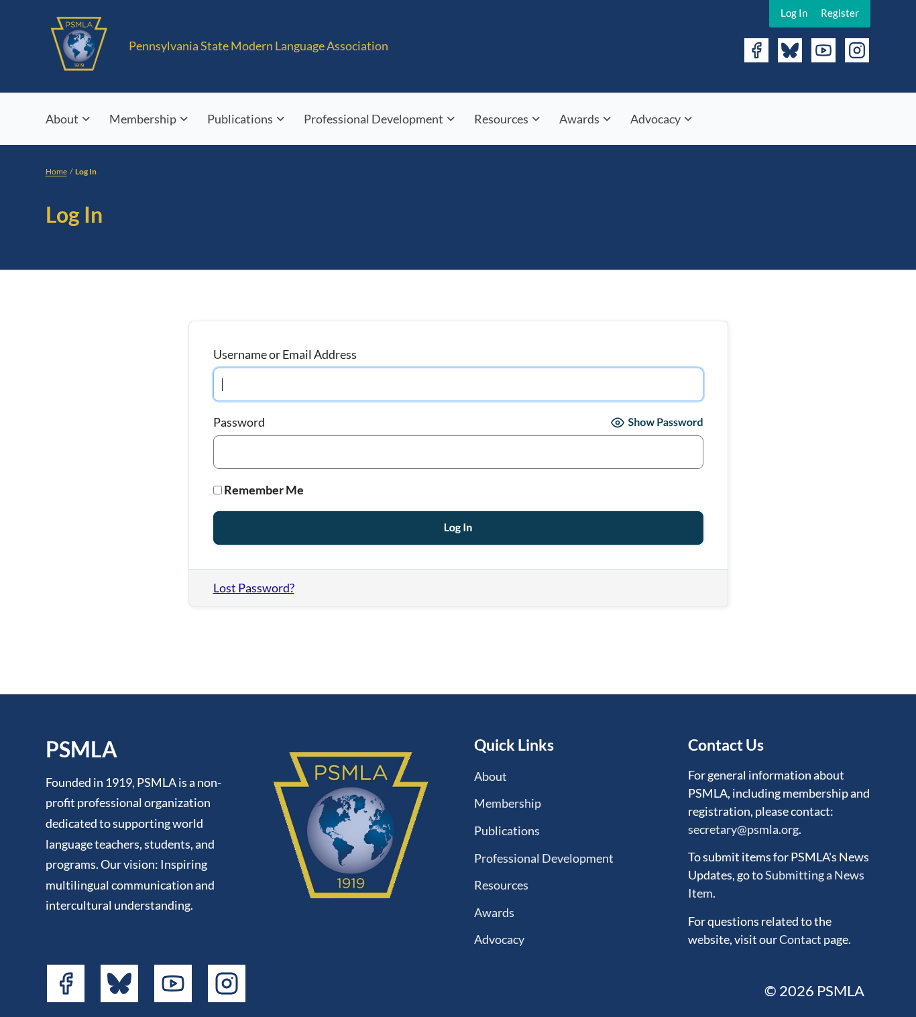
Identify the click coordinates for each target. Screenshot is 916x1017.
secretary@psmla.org (743, 829)
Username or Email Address (285, 354)
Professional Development (373, 118)
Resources (501, 118)
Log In (794, 13)
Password (239, 422)
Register (840, 13)
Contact (800, 939)
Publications (240, 118)
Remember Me (263, 489)
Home (56, 171)
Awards (579, 118)
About (62, 118)
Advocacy (655, 118)
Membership (142, 118)
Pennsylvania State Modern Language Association (258, 45)
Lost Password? (253, 587)
